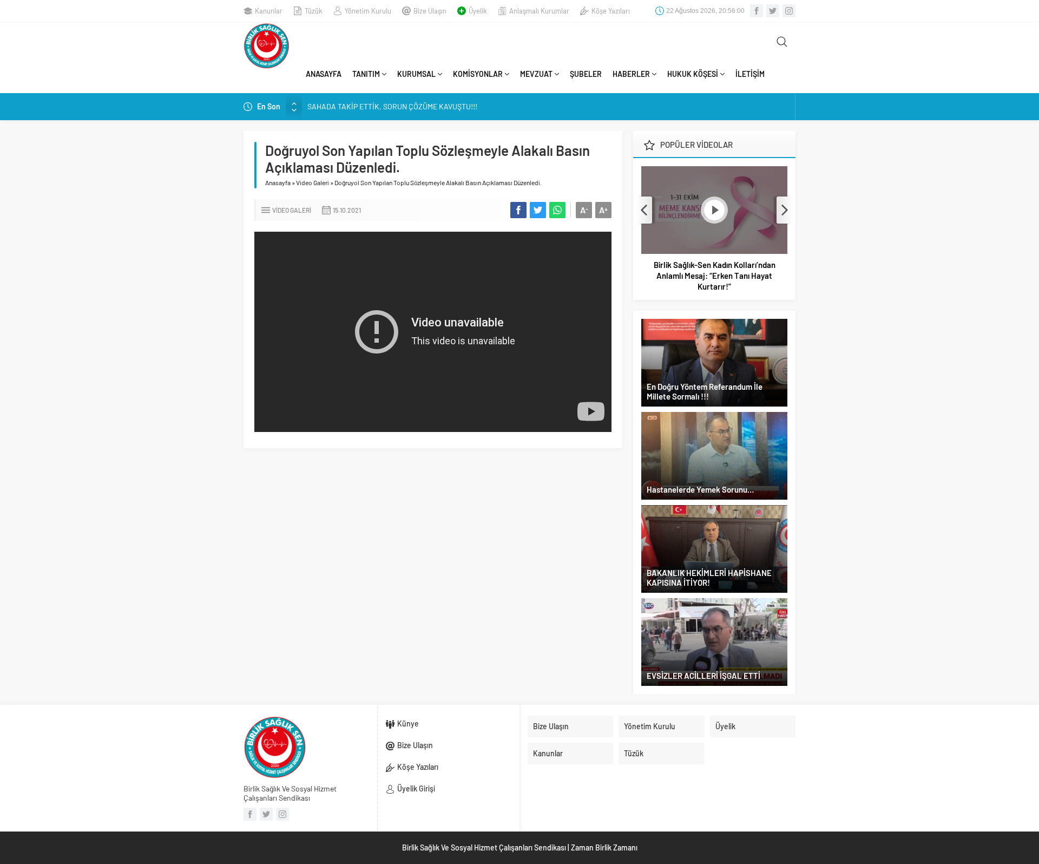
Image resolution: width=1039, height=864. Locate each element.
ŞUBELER (586, 73)
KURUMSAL (416, 73)
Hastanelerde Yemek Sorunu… (700, 489)
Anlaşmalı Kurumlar (539, 10)
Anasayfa (278, 182)
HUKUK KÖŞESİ (692, 73)
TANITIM (366, 73)
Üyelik (478, 10)
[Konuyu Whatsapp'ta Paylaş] (557, 210)
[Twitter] (772, 10)
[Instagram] (788, 10)
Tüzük (314, 10)
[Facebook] (756, 10)
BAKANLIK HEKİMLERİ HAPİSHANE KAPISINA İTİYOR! (709, 577)
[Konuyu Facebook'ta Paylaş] (518, 210)
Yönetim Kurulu (368, 10)
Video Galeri (312, 182)
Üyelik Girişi (416, 788)
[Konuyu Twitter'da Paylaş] (538, 210)
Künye (408, 723)
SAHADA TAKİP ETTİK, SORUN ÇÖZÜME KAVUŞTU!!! (392, 106)
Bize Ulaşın (429, 10)
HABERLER (631, 73)
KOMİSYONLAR (478, 73)
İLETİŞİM (750, 73)
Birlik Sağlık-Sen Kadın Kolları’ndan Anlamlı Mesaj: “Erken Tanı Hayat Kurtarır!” (714, 275)
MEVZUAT (536, 73)
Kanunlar (268, 10)
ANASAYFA (323, 73)
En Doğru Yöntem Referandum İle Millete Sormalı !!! (704, 391)
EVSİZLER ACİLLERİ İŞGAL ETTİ (703, 675)
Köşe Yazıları (610, 10)
